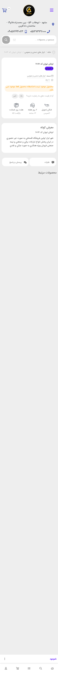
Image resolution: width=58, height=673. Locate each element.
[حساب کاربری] (6, 668)
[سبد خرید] (17, 668)
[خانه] (52, 668)
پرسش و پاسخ (15, 162)
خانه (49, 52)
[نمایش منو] (51, 10)
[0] (5, 10)
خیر (14, 96)
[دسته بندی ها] (29, 668)
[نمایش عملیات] (5, 659)
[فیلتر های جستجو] (14, 40)
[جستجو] (6, 40)
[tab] (42, 162)
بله (21, 96)
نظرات (47, 162)
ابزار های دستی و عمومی (34, 52)
